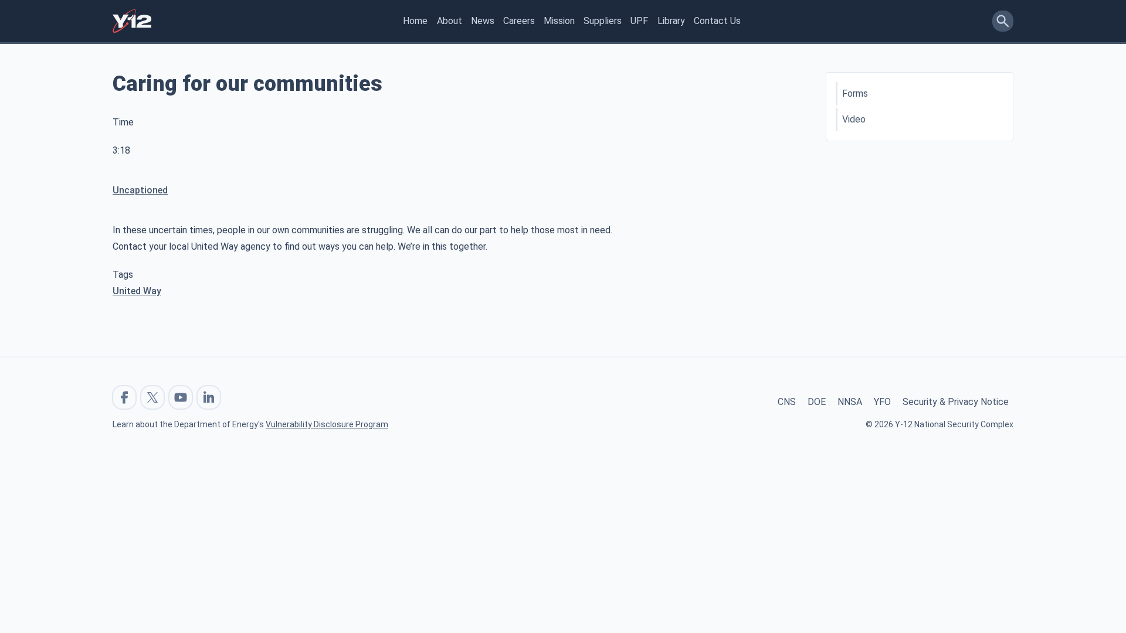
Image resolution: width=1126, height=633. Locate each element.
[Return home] (132, 21)
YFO (882, 401)
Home (415, 20)
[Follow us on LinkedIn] (209, 397)
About (449, 20)
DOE (817, 401)
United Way (137, 291)
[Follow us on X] (152, 397)
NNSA (849, 401)
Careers (519, 20)
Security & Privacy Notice (956, 401)
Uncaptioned (140, 190)
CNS (787, 401)
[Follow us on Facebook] (124, 397)
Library (671, 20)
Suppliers (603, 20)
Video (854, 119)
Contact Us (717, 20)
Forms (855, 93)
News (482, 20)
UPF (639, 20)
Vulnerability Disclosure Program (327, 424)
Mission (559, 20)
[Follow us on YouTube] (180, 397)
